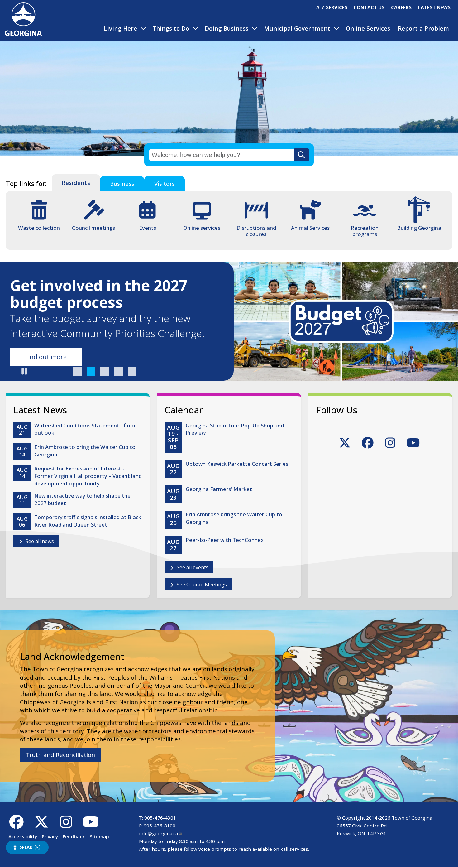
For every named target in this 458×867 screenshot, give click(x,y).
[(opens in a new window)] (344, 445)
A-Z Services (331, 7)
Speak (26, 847)
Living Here (120, 28)
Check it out (42, 357)
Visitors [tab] (164, 184)
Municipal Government (297, 28)
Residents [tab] (76, 183)
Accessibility (22, 836)
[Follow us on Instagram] (66, 825)
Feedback (74, 836)
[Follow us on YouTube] (91, 825)
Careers (401, 7)
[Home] (23, 34)
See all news (40, 541)
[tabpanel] (229, 220)
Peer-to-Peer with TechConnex (225, 539)
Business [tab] (122, 184)
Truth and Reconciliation (60, 755)
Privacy (50, 836)
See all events (192, 567)
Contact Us (369, 7)
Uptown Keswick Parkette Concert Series (237, 463)
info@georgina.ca (158, 833)
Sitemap (99, 836)
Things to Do (170, 28)
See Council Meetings (202, 584)
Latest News (434, 7)
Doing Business (226, 28)
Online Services (368, 28)
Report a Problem (423, 28)
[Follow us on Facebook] (17, 825)
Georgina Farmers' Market (219, 489)
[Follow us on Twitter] (41, 825)
